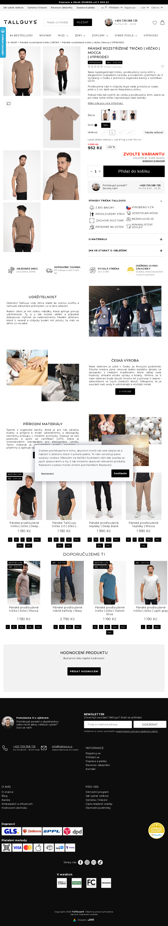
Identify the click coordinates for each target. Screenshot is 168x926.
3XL (20, 545)
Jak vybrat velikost (13, 7)
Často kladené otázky (99, 803)
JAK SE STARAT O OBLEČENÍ (108, 250)
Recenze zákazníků (62, 7)
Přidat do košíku (134, 171)
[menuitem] (21, 35)
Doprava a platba (96, 761)
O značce (7, 792)
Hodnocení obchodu (14, 807)
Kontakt (91, 769)
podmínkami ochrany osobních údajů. (137, 731)
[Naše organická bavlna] (125, 440)
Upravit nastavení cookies (84, 914)
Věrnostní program (97, 792)
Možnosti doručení (154, 161)
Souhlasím (120, 473)
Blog (5, 795)
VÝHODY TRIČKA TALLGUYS (107, 200)
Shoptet (82, 920)
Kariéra (6, 800)
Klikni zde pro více (106, 103)
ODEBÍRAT (150, 724)
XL (29, 539)
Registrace (130, 7)
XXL (37, 539)
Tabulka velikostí (154, 132)
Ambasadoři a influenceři (17, 803)
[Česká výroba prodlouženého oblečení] (43, 375)
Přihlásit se (92, 757)
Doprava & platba (86, 7)
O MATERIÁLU (98, 239)
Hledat (83, 22)
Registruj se (93, 753)
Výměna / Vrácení (37, 7)
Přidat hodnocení (113, 67)
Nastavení (47, 473)
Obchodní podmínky (98, 807)
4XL (29, 545)
